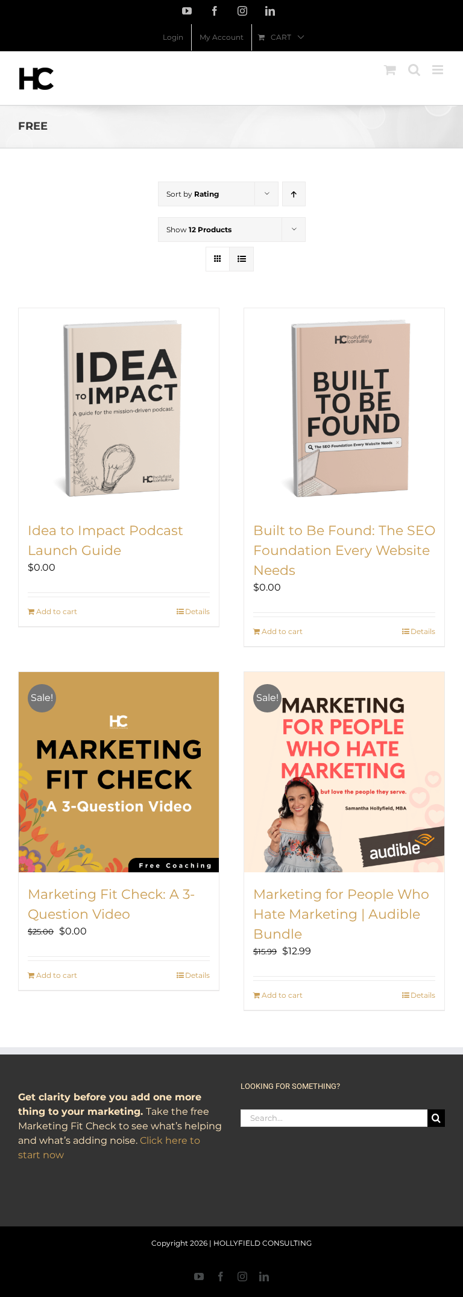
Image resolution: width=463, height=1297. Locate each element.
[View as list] (241, 259)
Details (197, 611)
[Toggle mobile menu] (438, 69)
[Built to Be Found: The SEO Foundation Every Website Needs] (344, 408)
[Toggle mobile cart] (390, 69)
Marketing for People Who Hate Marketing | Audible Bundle (341, 914)
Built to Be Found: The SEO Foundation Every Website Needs (344, 550)
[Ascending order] (294, 194)
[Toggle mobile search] (414, 69)
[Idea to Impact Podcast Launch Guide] (119, 408)
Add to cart (56, 611)
